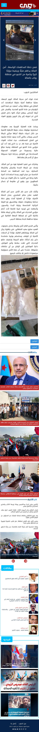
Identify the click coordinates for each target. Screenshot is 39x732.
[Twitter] (23, 729)
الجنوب (35, 85)
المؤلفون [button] (34, 341)
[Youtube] (21, 729)
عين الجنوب (22, 723)
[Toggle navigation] (4, 5)
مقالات (7, 568)
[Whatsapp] (17, 729)
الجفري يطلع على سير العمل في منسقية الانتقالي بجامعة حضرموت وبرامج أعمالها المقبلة (20, 555)
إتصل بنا (13, 723)
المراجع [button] (34, 347)
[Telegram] (19, 729)
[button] (3, 40)
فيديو (6, 639)
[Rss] (15, 729)
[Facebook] (26, 729)
